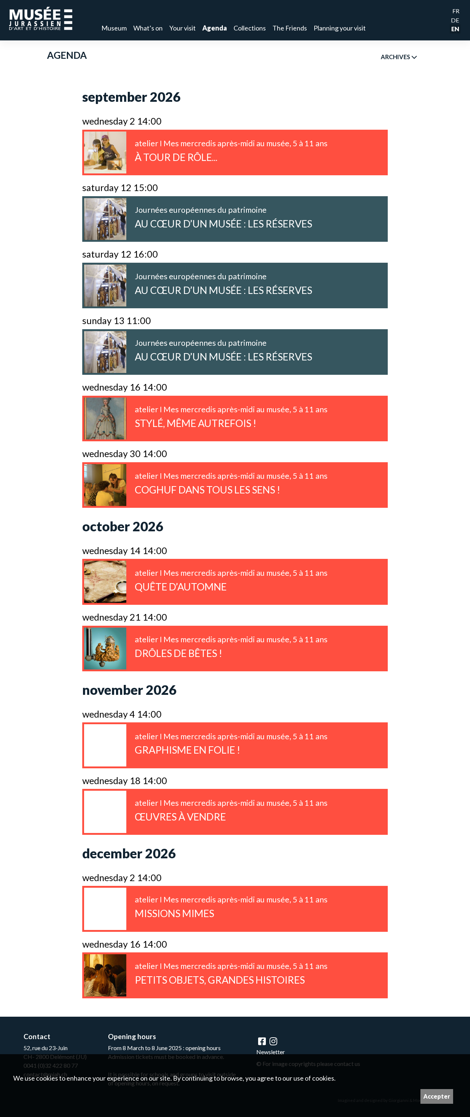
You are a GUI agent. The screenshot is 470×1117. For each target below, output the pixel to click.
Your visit (182, 28)
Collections (250, 28)
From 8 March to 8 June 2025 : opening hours (164, 1047)
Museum (114, 28)
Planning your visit (340, 28)
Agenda (214, 28)
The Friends (289, 28)
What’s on (148, 28)
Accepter (436, 1096)
